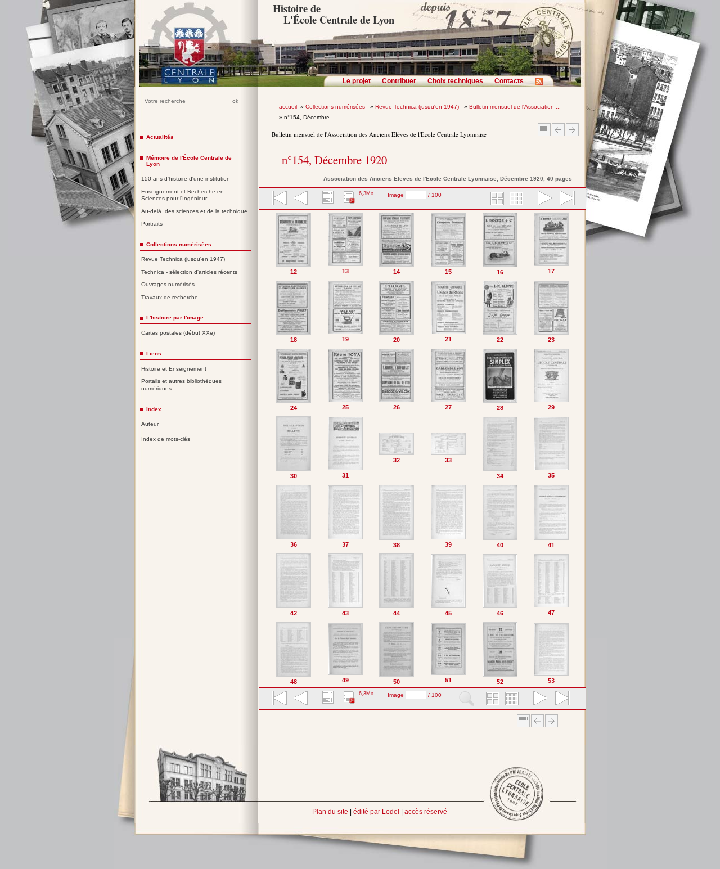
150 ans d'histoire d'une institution (185, 178)
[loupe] (466, 699)
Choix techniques (455, 81)
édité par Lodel (376, 812)
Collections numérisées (336, 106)
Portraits (152, 223)
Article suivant (572, 129)
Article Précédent (558, 129)
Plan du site (330, 812)
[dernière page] (563, 199)
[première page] (278, 199)
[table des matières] (327, 199)
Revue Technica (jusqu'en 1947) (418, 106)
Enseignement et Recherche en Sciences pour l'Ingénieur (182, 195)
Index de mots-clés (165, 439)
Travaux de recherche (169, 297)
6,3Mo (366, 193)
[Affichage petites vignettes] (518, 199)
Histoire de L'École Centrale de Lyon (333, 14)
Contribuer (399, 81)
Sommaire (544, 129)
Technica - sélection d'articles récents (189, 272)
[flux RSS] (541, 85)
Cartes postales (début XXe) (178, 333)
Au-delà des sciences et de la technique (194, 211)
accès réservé (425, 812)
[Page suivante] (574, 448)
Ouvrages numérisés (168, 284)
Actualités (160, 137)
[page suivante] (542, 199)
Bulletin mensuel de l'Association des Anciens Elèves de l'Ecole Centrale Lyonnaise (379, 134)
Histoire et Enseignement (173, 369)
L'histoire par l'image (175, 317)
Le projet (357, 81)
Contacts (509, 81)
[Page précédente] (270, 448)
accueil (288, 106)
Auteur (150, 424)
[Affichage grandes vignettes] (495, 199)
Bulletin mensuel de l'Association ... (515, 106)
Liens (153, 353)
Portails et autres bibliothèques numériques (181, 384)
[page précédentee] (301, 199)
